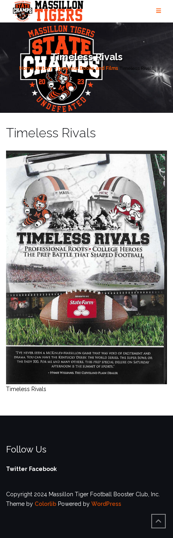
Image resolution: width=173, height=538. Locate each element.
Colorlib (45, 504)
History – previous (56, 68)
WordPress (106, 504)
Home (26, 68)
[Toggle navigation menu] (158, 11)
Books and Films (99, 68)
